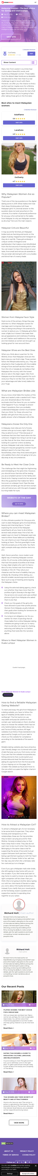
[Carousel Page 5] (19, 817)
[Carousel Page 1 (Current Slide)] (16, 172)
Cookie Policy (28, 1155)
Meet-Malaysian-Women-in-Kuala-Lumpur (15, 692)
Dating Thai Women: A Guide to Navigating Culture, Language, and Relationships (17, 1055)
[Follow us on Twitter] (21, 1162)
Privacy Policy (27, 1151)
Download (7, 695)
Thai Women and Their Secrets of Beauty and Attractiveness (18, 1098)
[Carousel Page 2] (19, 172)
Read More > (9, 1028)
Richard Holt (11, 913)
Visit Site (19, 122)
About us (8, 1151)
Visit (31, 53)
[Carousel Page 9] (29, 817)
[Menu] (36, 2)
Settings (10, 1173)
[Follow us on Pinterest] (29, 1162)
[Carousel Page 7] (24, 817)
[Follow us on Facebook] (18, 1162)
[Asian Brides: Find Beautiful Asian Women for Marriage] (7, 2)
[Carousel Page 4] (16, 817)
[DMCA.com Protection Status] (7, 1144)
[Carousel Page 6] (22, 817)
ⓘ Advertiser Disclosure (30, 109)
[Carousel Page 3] (22, 172)
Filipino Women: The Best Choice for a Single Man (18, 1011)
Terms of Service (11, 1155)
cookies (14, 1165)
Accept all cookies (28, 1173)
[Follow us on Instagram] (25, 1162)
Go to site (19, 504)
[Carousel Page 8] (27, 817)
